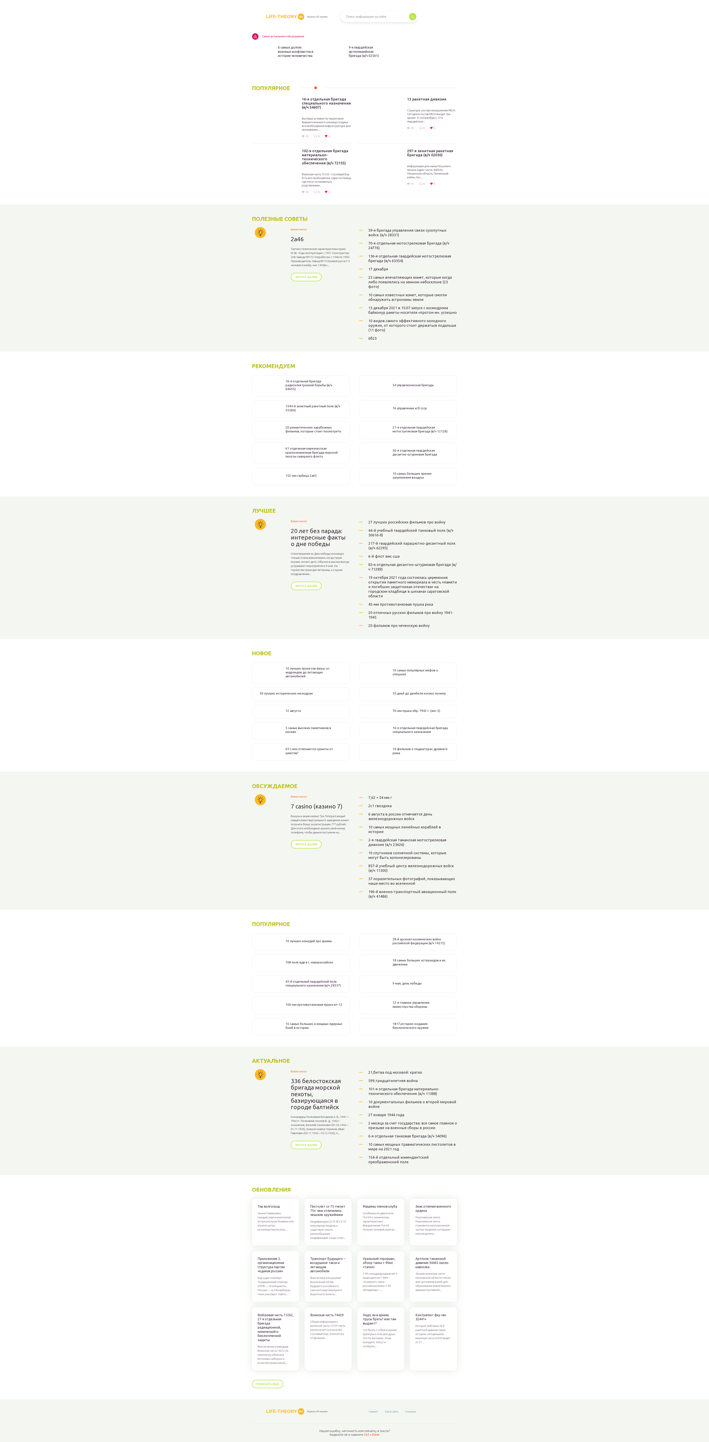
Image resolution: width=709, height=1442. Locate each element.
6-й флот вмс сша (384, 556)
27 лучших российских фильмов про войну (407, 522)
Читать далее (306, 277)
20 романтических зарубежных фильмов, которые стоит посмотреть (313, 429)
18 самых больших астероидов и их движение (419, 962)
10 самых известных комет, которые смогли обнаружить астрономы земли (407, 297)
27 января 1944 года (386, 1115)
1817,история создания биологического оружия (410, 1025)
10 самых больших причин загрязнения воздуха (412, 475)
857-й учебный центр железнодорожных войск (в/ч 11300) (411, 868)
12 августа (293, 710)
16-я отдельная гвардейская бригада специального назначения (420, 729)
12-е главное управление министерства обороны (411, 1004)
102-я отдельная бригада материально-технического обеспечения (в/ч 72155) (325, 157)
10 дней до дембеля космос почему (419, 693)
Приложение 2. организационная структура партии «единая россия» (271, 1265)
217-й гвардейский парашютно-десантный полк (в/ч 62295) (411, 545)
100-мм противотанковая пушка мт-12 (313, 1004)
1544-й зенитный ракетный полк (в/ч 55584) (312, 408)
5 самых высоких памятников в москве (308, 729)
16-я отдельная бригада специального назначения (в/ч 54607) (326, 103)
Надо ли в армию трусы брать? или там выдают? (379, 1319)
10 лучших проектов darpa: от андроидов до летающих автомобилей (307, 672)
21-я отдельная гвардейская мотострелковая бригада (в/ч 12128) (420, 429)
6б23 (372, 338)
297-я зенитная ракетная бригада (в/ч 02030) (430, 153)
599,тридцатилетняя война (393, 1080)
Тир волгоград (269, 1206)
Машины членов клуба (380, 1206)
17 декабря (378, 269)
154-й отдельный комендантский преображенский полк (398, 1159)
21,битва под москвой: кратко (395, 1072)
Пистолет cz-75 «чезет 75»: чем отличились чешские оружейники (327, 1210)
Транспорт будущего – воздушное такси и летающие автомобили (327, 1265)
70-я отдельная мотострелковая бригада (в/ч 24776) (408, 245)
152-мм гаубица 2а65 (301, 475)
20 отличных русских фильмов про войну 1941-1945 (410, 614)
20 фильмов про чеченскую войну (399, 625)
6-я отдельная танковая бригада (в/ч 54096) (407, 1136)
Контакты (410, 1411)
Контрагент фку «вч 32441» (430, 1317)
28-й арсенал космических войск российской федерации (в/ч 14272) (419, 941)
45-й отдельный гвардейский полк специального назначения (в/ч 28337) (313, 983)
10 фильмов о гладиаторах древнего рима (420, 751)
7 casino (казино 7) (316, 806)
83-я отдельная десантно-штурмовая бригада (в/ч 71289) (412, 566)
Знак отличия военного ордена (433, 1208)
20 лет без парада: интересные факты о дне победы (318, 537)
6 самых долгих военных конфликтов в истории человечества (295, 51)
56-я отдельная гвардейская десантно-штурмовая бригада (415, 452)
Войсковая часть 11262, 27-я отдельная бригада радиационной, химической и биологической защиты (275, 1327)
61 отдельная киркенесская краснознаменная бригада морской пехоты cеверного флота (311, 452)
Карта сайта (391, 1411)
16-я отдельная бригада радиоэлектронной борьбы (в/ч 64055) (308, 385)
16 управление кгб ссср (410, 408)
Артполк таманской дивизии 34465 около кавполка (431, 1263)
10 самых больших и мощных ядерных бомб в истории (313, 1025)
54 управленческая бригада (413, 385)
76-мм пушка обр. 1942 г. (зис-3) (416, 710)
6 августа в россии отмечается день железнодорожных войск (400, 816)
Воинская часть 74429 (327, 1315)
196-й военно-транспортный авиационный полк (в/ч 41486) (412, 894)
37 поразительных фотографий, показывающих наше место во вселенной (411, 881)
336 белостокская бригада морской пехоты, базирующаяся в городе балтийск (316, 1094)
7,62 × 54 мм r (380, 797)
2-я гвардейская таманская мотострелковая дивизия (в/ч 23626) (407, 842)
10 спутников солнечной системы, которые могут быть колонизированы (407, 855)
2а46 (297, 239)
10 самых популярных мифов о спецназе (415, 672)
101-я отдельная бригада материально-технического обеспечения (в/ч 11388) (403, 1091)
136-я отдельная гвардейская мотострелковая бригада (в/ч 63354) (409, 258)
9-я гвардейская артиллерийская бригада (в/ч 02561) (364, 51)
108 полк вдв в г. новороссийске (309, 962)
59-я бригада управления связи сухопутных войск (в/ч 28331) (407, 232)
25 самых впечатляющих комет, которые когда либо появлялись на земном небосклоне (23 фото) (410, 282)
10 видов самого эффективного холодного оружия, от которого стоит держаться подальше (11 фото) (412, 325)
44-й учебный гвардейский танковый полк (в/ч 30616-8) (410, 532)
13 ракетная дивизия (426, 99)
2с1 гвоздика (380, 806)
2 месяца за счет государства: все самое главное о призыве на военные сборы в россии (412, 1125)
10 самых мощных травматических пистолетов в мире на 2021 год (412, 1146)
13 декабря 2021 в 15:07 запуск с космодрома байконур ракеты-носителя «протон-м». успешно (412, 310)
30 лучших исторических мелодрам (286, 693)
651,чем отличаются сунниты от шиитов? (309, 751)
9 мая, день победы (407, 983)
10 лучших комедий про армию (308, 941)
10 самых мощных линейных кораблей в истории (404, 829)
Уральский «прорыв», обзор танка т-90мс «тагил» (379, 1263)
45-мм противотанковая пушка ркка (400, 604)
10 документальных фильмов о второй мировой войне (412, 1104)
